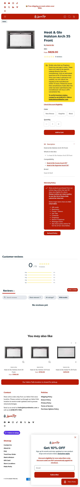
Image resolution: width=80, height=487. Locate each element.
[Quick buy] (23, 362)
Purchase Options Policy (50, 409)
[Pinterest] (5, 7)
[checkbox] (63, 297)
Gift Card (7, 460)
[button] (40, 272)
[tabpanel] (40, 311)
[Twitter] (9, 7)
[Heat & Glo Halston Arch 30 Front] (13, 352)
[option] (20, 39)
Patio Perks (8, 466)
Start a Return (9, 457)
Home (4, 21)
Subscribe (54, 475)
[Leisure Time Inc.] (40, 16)
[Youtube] (9, 3)
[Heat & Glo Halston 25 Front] (40, 352)
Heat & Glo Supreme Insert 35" (58, 165)
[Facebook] (5, 3)
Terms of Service (47, 406)
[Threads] (5, 11)
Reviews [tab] (8, 290)
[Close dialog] (75, 437)
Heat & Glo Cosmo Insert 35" (57, 163)
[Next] (76, 343)
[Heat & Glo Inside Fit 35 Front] (66, 352)
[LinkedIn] (13, 7)
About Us (7, 448)
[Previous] (71, 343)
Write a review (72, 290)
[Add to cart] (76, 362)
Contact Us (8, 445)
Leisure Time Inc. (13, 478)
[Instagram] (13, 3)
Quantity (47, 120)
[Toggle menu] (6, 16)
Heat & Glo (50, 45)
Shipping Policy (46, 397)
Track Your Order (10, 454)
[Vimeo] (17, 7)
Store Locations (9, 463)
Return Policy (46, 400)
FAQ (5, 451)
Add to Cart (59, 132)
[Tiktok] (17, 3)
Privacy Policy (46, 403)
